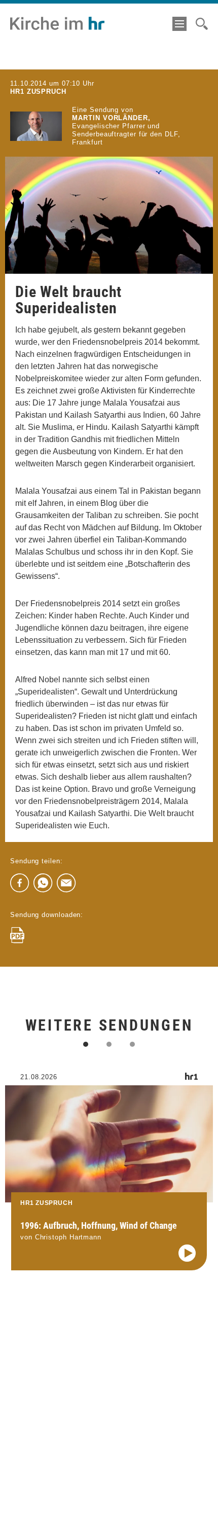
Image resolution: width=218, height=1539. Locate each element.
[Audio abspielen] (187, 1253)
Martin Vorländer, (111, 118)
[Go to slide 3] (132, 1044)
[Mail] (66, 883)
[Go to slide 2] (109, 1044)
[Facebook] (19, 883)
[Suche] (202, 24)
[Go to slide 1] (85, 1044)
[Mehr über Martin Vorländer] (36, 126)
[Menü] (179, 24)
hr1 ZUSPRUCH (38, 91)
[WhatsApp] (43, 883)
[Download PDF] (17, 935)
